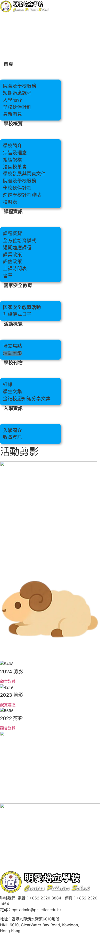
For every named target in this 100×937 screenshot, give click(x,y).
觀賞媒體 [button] (8, 681)
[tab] (50, 672)
